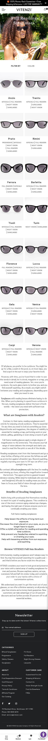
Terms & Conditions (9, 689)
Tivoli (11, 223)
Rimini (36, 139)
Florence (12, 263)
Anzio (11, 98)
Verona (36, 345)
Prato (11, 139)
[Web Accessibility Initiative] (43, 734)
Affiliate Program (8, 693)
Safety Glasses (7, 659)
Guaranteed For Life (33, 675)
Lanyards (27, 663)
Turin (36, 223)
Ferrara (11, 182)
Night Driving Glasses (32, 659)
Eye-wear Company (22, 726)
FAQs (28, 693)
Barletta (36, 182)
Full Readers (29, 656)
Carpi (12, 345)
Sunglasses (6, 399)
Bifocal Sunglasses (9, 652)
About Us (5, 675)
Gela (12, 304)
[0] (45, 9)
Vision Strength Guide (34, 686)
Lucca (36, 263)
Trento (36, 98)
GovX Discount (7, 682)
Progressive (6, 656)
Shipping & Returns (33, 678)
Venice (36, 304)
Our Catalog (6, 697)
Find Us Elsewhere (33, 689)
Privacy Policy (7, 686)
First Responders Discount (12, 678)
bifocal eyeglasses (19, 470)
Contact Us (30, 682)
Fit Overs (27, 652)
